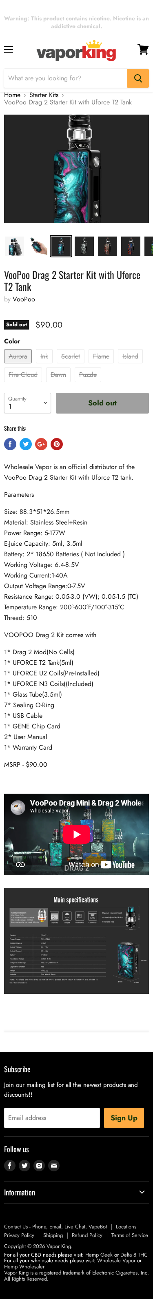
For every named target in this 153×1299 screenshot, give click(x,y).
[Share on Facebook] (10, 444)
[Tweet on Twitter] (26, 444)
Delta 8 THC (134, 1255)
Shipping (53, 1235)
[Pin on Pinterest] (57, 444)
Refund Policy (87, 1235)
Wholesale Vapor (116, 1260)
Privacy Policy (19, 1235)
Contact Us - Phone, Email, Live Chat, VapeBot (55, 1226)
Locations (126, 1226)
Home (12, 95)
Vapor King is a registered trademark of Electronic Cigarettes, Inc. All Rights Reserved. (76, 1276)
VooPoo (24, 299)
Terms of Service (129, 1235)
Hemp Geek (99, 1255)
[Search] (138, 78)
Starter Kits (43, 95)
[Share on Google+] (41, 444)
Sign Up (124, 1118)
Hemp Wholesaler (24, 1266)
